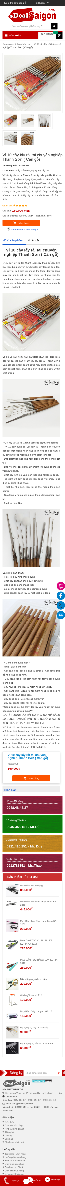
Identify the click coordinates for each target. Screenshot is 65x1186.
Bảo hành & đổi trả (14, 1167)
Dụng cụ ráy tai (40, 170)
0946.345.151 (34, 1100)
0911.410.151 (49, 1100)
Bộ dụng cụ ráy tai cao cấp (34, 1027)
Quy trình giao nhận (14, 1164)
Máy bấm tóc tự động (31, 885)
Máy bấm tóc (23, 170)
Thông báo (10, 1132)
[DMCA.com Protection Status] (42, 1081)
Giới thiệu (9, 1122)
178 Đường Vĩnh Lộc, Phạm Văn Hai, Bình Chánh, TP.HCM (33, 1093)
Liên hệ (8, 1135)
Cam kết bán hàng (13, 1125)
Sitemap (9, 1139)
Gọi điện (15, 1180)
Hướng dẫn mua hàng (15, 1157)
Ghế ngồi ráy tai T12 (31, 995)
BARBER (24, 165)
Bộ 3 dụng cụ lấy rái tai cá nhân (37, 1043)
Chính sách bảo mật (14, 1142)
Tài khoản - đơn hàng (15, 1154)
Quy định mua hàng (14, 1170)
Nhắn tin (37, 1180)
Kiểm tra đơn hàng (14, 3)
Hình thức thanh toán (15, 1160)
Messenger (55, 1179)
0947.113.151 (20, 1100)
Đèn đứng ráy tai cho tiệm (34, 979)
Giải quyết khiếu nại (14, 1174)
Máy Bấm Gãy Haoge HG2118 (36, 1011)
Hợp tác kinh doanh (14, 1129)
